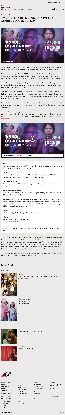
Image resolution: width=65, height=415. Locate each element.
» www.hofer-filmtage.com (11, 222)
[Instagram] (57, 385)
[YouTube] (51, 385)
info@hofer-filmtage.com (7, 393)
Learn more (30, 155)
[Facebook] (60, 385)
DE (59, 2)
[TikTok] (54, 385)
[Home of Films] (6, 374)
